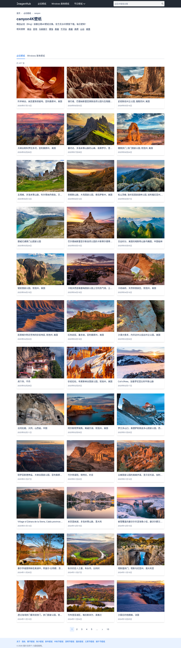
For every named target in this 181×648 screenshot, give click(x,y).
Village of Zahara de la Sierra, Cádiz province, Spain (40, 521)
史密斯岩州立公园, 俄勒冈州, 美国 (134, 101)
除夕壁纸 (40, 641)
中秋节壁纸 (58, 641)
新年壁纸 (49, 641)
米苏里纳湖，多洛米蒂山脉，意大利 (85, 521)
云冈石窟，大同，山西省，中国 (32, 428)
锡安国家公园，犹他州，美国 (31, 288)
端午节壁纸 (100, 641)
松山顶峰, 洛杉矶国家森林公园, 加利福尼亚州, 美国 (140, 194)
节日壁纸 (78, 3)
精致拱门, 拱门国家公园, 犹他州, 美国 (135, 148)
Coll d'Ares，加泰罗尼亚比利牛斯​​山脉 (136, 381)
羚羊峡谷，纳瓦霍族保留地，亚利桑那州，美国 (40, 101)
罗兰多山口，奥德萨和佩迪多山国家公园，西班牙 (140, 428)
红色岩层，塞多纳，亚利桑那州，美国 (86, 334)
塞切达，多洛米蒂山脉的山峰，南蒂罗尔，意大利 (90, 148)
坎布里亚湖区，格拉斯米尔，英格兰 (85, 614)
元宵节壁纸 (89, 641)
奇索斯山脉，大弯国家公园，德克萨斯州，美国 (90, 194)
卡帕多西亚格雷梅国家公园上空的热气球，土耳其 (90, 288)
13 (108, 629)
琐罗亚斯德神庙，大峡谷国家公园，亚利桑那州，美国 (40, 474)
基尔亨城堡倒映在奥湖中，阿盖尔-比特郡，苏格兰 (40, 568)
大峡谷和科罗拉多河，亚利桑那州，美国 (37, 148)
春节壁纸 (31, 641)
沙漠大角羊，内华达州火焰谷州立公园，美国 (139, 334)
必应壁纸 (42, 3)
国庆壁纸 (79, 641)
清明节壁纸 (69, 641)
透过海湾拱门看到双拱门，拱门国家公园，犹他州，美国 (40, 614)
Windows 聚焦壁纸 (60, 3)
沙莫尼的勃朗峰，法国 (128, 614)
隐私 (24, 641)
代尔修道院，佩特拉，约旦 (80, 474)
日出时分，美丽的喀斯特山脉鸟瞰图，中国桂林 (140, 241)
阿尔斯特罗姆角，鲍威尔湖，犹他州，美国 (88, 428)
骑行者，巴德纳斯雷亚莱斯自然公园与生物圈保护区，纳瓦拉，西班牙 (90, 101)
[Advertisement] (90, 41)
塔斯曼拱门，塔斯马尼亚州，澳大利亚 (136, 568)
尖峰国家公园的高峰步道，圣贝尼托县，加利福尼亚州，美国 (140, 474)
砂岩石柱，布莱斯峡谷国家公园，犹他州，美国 (90, 381)
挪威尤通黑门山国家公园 (29, 241)
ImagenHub (24, 3)
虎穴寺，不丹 (24, 381)
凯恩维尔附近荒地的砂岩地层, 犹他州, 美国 (38, 334)
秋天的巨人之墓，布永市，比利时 (84, 568)
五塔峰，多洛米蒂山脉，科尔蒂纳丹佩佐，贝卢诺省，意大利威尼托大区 (40, 194)
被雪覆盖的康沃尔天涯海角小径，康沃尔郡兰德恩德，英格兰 (140, 521)
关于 (18, 641)
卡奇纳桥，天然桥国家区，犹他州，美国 (137, 288)
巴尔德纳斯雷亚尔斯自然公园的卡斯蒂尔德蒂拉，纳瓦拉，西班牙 (90, 241)
